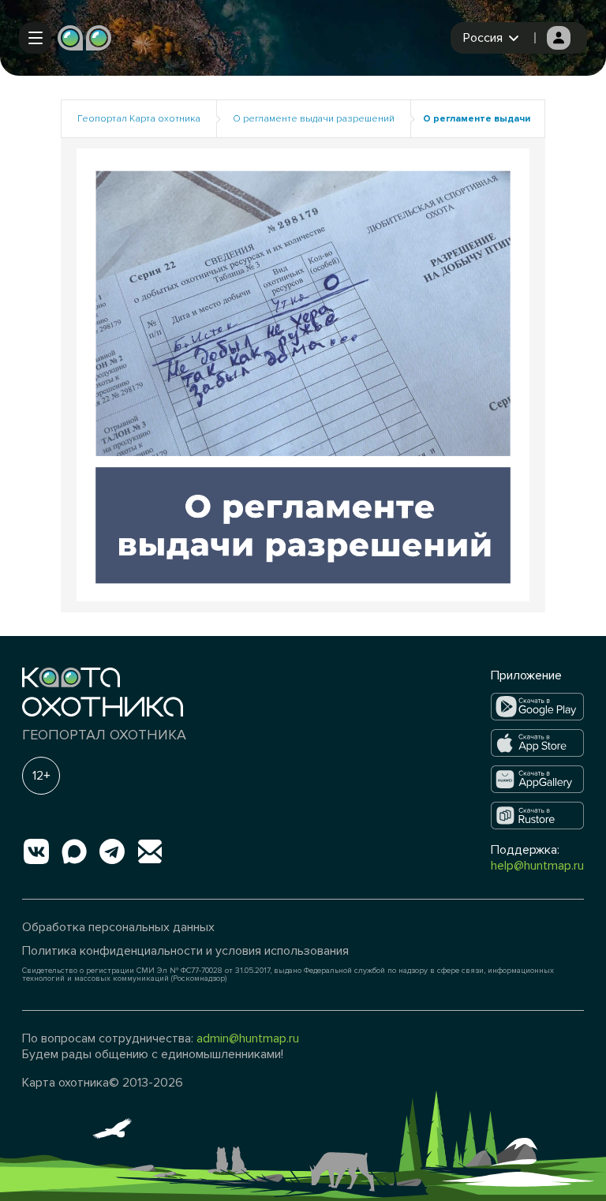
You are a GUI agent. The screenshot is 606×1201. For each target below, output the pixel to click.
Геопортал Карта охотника (138, 119)
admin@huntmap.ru (247, 1038)
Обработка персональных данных (118, 927)
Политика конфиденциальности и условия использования (185, 951)
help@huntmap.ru (537, 866)
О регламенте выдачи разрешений (314, 119)
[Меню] (35, 38)
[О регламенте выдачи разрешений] (303, 374)
